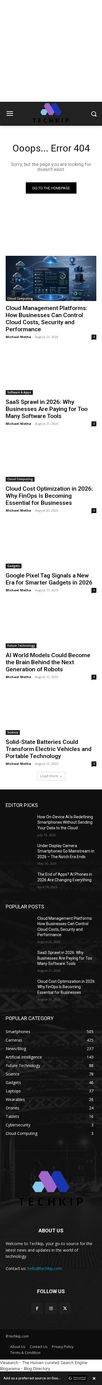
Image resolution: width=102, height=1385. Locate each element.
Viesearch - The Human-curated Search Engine (43, 1362)
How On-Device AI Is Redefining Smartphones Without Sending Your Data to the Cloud (65, 822)
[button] (51, 1378)
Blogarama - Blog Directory (25, 1368)
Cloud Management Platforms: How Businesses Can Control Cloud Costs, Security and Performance (46, 319)
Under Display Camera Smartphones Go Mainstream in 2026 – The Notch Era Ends (65, 851)
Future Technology (21, 646)
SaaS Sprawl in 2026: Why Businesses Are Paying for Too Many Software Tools (47, 409)
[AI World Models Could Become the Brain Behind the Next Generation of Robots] (51, 625)
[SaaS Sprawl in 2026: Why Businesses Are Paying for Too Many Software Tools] (51, 372)
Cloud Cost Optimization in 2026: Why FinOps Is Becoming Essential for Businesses (49, 495)
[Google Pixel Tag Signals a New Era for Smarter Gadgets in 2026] (51, 545)
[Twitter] (65, 1308)
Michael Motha (18, 337)
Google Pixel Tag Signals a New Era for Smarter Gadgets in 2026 (49, 579)
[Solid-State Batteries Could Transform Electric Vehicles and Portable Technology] (51, 712)
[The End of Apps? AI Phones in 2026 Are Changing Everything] (19, 881)
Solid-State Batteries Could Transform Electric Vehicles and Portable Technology (49, 749)
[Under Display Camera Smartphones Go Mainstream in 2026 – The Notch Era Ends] (19, 852)
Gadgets (13, 566)
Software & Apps (19, 392)
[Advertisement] (51, 51)
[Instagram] (50, 1308)
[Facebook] (36, 1308)
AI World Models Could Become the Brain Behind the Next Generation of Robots (48, 662)
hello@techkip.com (44, 1268)
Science (12, 732)
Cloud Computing (20, 298)
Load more (49, 776)
